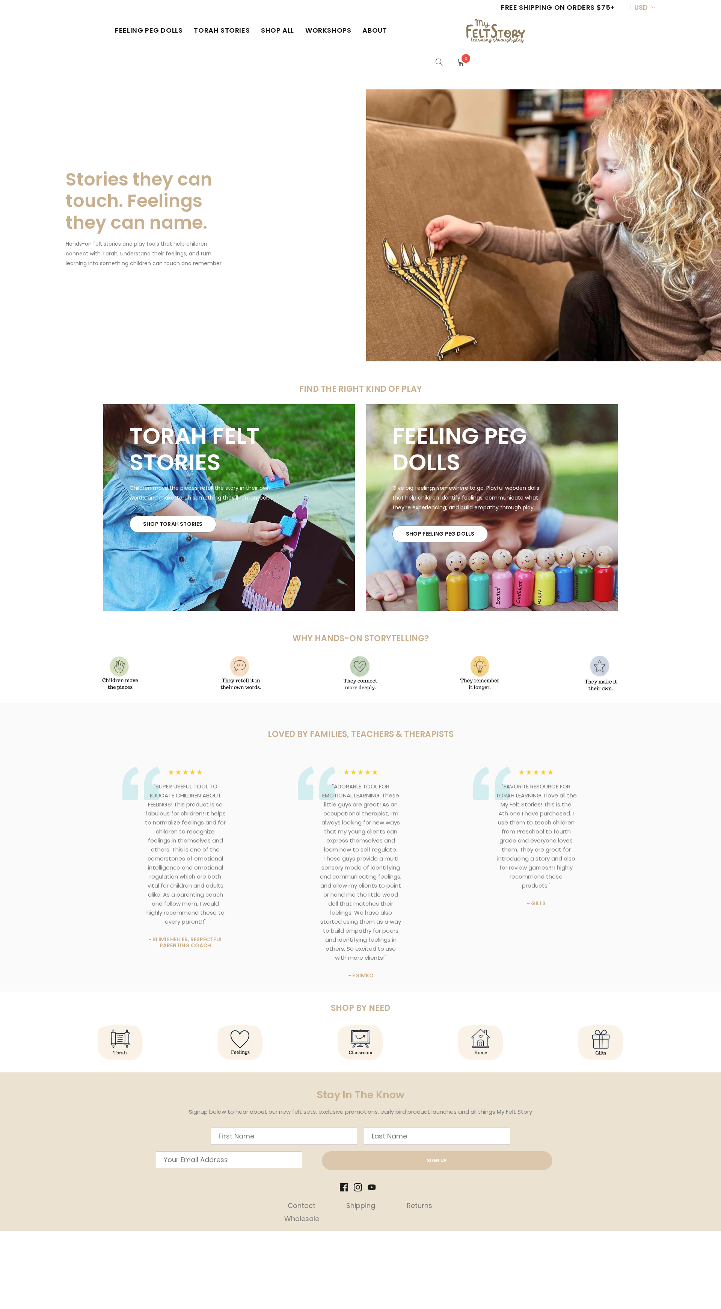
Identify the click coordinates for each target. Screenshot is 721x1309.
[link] (439, 61)
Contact (301, 1205)
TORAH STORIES (222, 30)
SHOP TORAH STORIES (173, 524)
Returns (419, 1205)
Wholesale (301, 1218)
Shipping (360, 1205)
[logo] (496, 30)
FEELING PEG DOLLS (149, 30)
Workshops (328, 30)
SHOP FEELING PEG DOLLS (440, 533)
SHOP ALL (277, 30)
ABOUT (374, 30)
